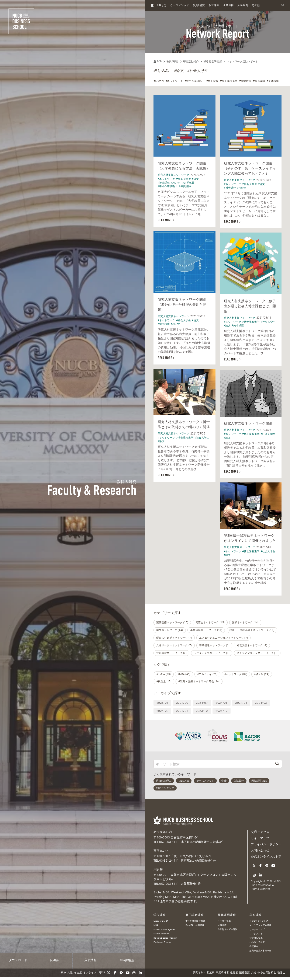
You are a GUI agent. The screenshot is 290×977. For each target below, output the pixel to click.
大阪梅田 (159, 869)
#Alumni (158, 81)
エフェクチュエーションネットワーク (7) (223, 637)
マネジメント (256, 933)
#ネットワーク (174, 81)
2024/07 (202, 702)
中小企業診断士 (267, 972)
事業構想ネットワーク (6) (214, 645)
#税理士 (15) (164, 681)
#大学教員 (245, 81)
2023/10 (221, 710)
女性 (253, 972)
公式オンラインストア (266, 856)
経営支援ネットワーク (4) (252, 645)
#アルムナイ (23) (207, 674)
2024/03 (261, 702)
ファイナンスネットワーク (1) (211, 653)
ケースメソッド (179, 5)
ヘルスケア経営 (257, 942)
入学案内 (243, 5)
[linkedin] (140, 973)
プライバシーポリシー (266, 844)
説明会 (54, 960)
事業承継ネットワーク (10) (206, 630)
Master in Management (164, 929)
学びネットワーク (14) (169, 630)
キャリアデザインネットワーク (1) (257, 653)
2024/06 (221, 702)
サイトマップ (260, 838)
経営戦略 (253, 946)
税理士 (281, 972)
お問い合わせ (260, 850)
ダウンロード (18, 960)
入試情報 (90, 960)
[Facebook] (115, 973)
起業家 (211, 972)
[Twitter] (108, 973)
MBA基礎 (222, 925)
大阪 (70, 972)
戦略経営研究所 (213, 61)
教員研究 (199, 5)
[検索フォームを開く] (283, 5)
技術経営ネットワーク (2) (171, 653)
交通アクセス (260, 832)
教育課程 (214, 5)
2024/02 (162, 710)
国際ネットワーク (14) (245, 622)
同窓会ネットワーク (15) (210, 622)
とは (162, 5)
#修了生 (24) (261, 674)
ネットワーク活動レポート (242, 61)
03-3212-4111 (169, 860)
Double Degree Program (165, 938)
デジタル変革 (256, 938)
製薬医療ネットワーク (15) (172, 622)
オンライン (89, 972)
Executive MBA (160, 921)
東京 (63, 972)
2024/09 (182, 702)
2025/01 (162, 702)
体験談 (127, 960)
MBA (155, 925)
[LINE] (121, 973)
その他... (257, 5)
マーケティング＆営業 (260, 925)
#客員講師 (259, 81)
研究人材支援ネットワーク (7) (174, 637)
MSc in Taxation (161, 933)
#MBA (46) (184, 674)
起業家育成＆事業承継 (260, 950)
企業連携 (228, 5)
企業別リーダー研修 (227, 929)
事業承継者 (222, 972)
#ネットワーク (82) (235, 674)
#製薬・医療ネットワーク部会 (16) (199, 681)
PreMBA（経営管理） (196, 925)
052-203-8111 (169, 842)
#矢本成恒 (273, 81)
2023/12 (202, 710)
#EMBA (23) (163, 674)
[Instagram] (134, 973)
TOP (159, 61)
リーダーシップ (257, 929)
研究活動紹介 (191, 61)
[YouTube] (127, 973)
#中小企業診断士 (195, 81)
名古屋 (78, 972)
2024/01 (182, 710)
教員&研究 (172, 61)
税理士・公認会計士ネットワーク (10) (252, 630)
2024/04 (241, 702)
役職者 (234, 972)
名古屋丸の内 (162, 832)
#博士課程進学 (228, 81)
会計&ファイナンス (258, 921)
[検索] (277, 764)
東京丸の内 (161, 850)
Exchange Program (162, 942)
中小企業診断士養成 (195, 921)
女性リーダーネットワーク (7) (174, 645)
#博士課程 (212, 81)
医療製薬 (244, 972)
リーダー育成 (224, 921)
